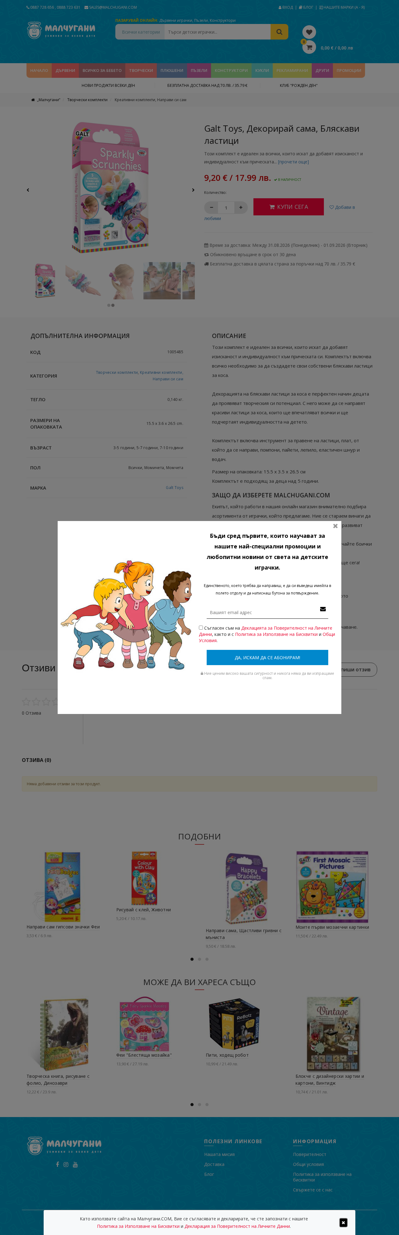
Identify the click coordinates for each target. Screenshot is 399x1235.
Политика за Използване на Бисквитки (276, 634)
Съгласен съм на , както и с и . (267, 634)
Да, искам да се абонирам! (267, 657)
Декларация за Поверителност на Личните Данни (237, 1226)
